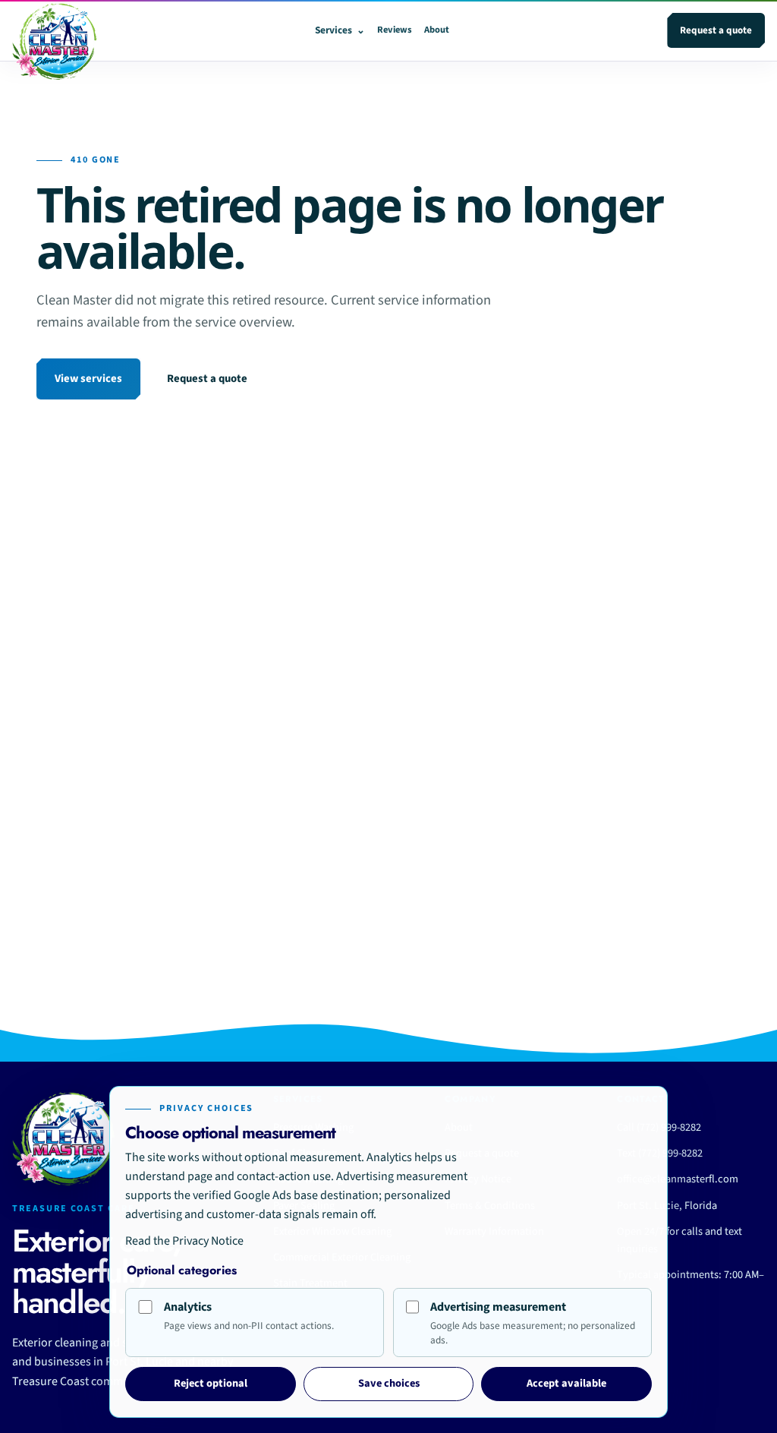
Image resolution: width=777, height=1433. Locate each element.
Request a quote (716, 30)
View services (88, 379)
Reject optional (210, 1383)
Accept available (566, 1383)
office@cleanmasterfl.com (677, 1179)
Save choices (389, 1383)
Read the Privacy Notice (184, 1241)
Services (340, 30)
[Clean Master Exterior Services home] (54, 30)
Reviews (394, 29)
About (436, 29)
